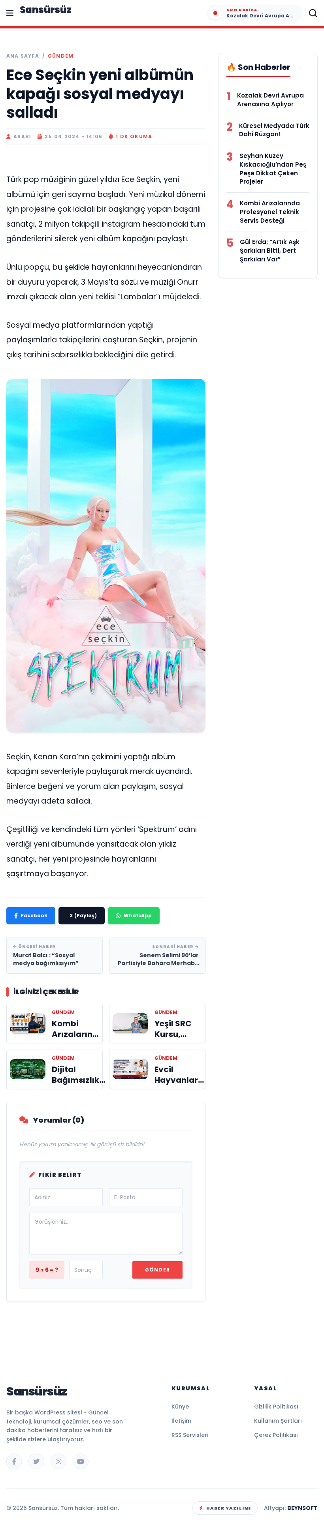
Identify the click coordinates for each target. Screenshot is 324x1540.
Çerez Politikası (276, 1435)
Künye (180, 1406)
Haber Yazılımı (228, 1508)
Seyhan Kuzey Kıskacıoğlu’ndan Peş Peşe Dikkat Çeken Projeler (272, 169)
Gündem (60, 56)
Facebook (34, 915)
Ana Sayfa (22, 56)
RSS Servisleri (189, 1435)
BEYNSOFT (302, 1508)
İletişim (181, 1421)
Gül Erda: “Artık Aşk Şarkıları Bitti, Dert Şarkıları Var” (270, 250)
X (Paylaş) (83, 915)
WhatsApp (138, 915)
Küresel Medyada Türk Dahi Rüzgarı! (274, 130)
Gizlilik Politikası (276, 1406)
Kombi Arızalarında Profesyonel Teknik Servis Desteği (270, 212)
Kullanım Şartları (278, 1421)
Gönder (157, 1269)
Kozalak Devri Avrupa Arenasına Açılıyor (270, 99)
